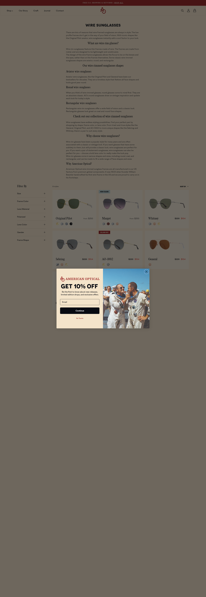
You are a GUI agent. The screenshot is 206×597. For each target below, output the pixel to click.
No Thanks (79, 318)
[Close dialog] (146, 272)
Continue (80, 310)
